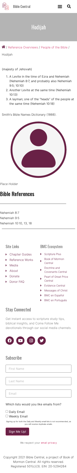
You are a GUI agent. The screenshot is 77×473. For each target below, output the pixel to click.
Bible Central (21, 6)
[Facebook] (10, 340)
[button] (60, 6)
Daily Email (17, 411)
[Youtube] (20, 340)
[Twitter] (42, 340)
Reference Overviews (23, 47)
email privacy (49, 442)
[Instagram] (31, 340)
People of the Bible (54, 47)
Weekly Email (18, 416)
